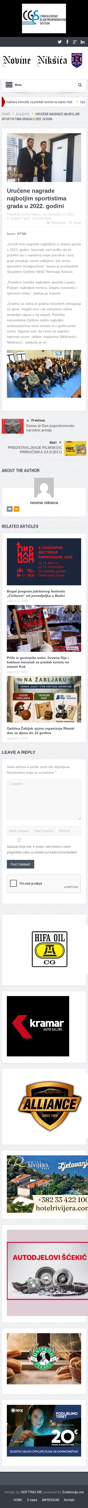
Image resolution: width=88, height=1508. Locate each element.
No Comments (42, 218)
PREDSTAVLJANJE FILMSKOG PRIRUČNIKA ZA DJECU (35, 449)
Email (77, 223)
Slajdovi (16, 218)
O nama (32, 1500)
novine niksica (31, 214)
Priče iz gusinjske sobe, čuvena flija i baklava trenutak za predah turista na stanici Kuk (38, 662)
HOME (18, 1500)
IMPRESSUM (50, 1500)
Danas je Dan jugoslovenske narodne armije (50, 428)
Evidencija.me (73, 1492)
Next (53, 442)
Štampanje (58, 223)
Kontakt (69, 1500)
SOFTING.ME (31, 1492)
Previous (38, 420)
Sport (26, 218)
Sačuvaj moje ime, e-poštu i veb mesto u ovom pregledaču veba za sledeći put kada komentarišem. (42, 849)
